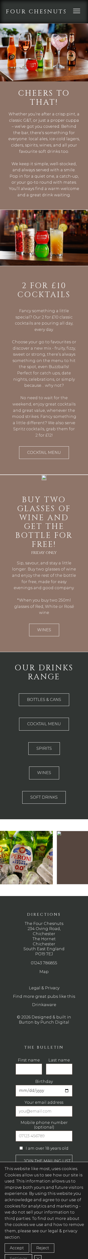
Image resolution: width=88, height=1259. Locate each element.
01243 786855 (44, 963)
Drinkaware (44, 1004)
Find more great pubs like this (44, 996)
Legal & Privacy (44, 988)
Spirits (44, 748)
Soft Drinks (44, 797)
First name (29, 1060)
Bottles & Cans (44, 699)
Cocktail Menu (44, 452)
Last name (59, 1060)
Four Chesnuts (36, 12)
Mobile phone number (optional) (44, 1124)
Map (44, 971)
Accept (17, 1248)
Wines (44, 630)
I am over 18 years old (46, 1148)
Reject (42, 1248)
